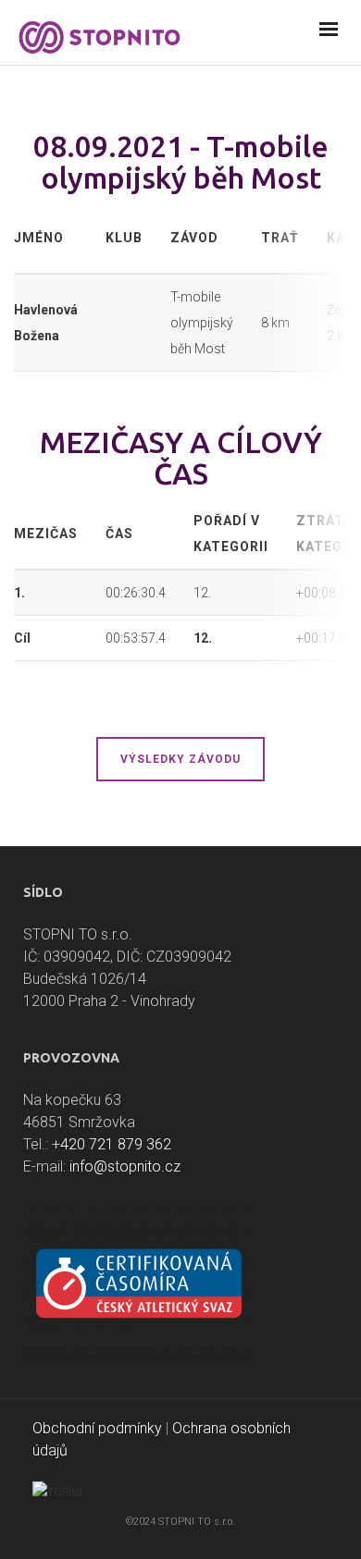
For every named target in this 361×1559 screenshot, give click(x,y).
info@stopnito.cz (124, 1166)
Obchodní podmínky (97, 1428)
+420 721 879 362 (111, 1144)
